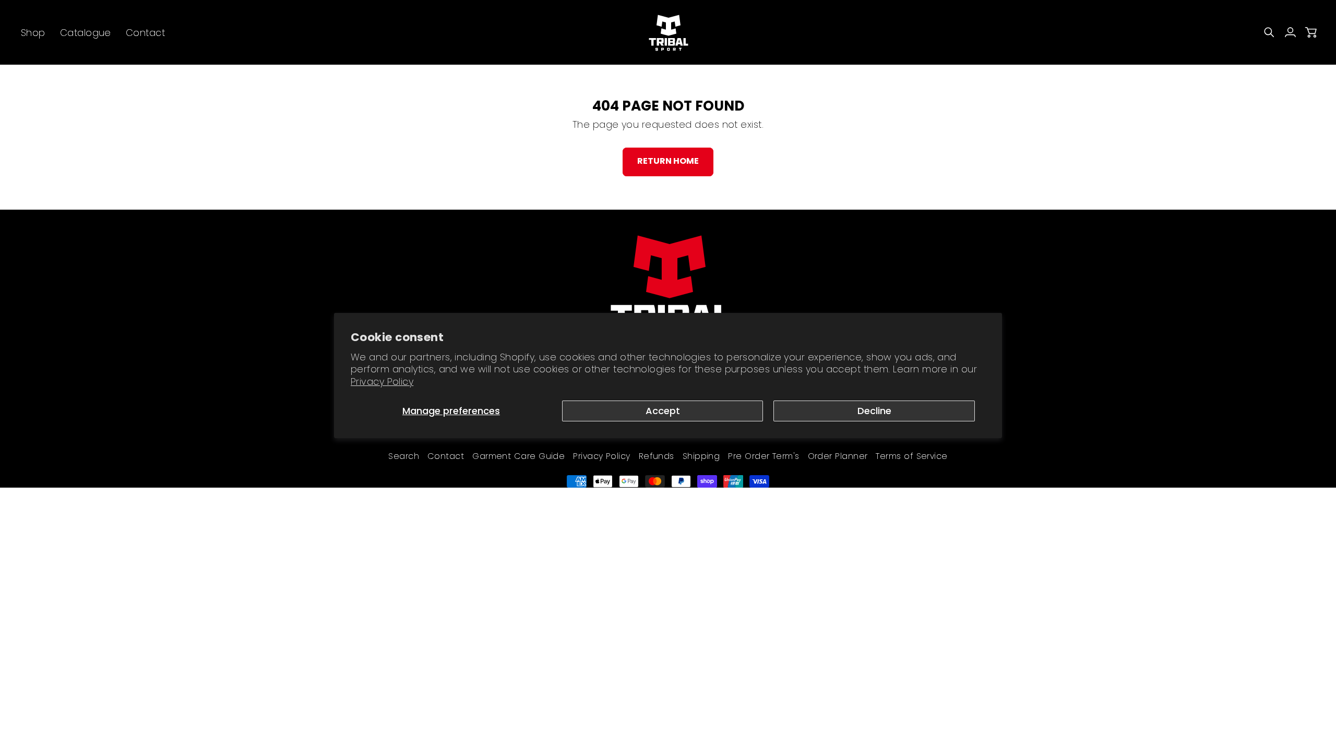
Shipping (701, 456)
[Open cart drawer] (1311, 32)
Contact (445, 456)
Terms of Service (911, 456)
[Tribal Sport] (668, 32)
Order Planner (838, 456)
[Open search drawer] (1269, 32)
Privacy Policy (382, 381)
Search (403, 456)
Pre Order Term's (763, 456)
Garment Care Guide (518, 456)
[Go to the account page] (1290, 32)
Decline (874, 410)
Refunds (656, 456)
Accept (663, 410)
